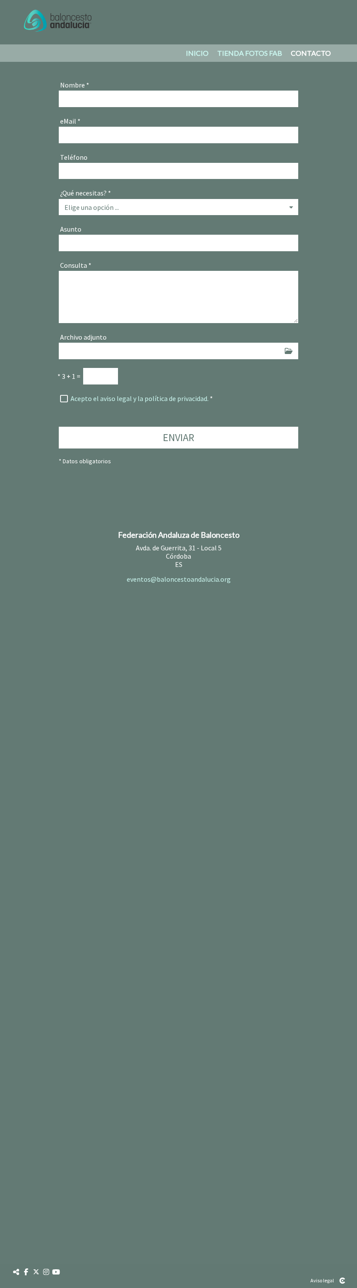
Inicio (197, 53)
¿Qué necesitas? (85, 193)
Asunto (70, 229)
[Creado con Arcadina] (342, 1281)
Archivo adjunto (83, 337)
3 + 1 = (69, 376)
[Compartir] (16, 1272)
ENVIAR (178, 437)
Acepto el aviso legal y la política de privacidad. (140, 398)
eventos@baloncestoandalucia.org (179, 579)
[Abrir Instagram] (46, 1272)
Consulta (75, 265)
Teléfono (74, 157)
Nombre (74, 85)
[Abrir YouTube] (56, 1272)
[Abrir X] (36, 1272)
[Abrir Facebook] (26, 1272)
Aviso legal (322, 1280)
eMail (70, 121)
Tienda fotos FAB (249, 53)
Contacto (311, 53)
